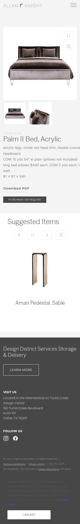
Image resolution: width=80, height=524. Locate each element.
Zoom (69, 46)
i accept (29, 514)
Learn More (21, 370)
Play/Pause (69, 35)
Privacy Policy (37, 463)
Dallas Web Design (48, 468)
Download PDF (16, 188)
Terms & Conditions (14, 463)
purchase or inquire (25, 199)
